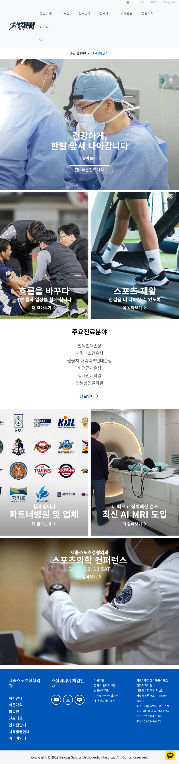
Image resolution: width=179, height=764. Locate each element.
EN (142, 2)
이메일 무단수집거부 (106, 696)
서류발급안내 (19, 731)
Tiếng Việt (169, 2)
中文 (154, 2)
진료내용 (16, 718)
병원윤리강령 (102, 690)
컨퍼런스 (46, 26)
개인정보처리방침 (104, 701)
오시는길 (126, 13)
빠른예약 (16, 704)
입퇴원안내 (17, 724)
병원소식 (147, 13)
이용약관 (99, 680)
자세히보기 (100, 53)
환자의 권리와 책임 (105, 685)
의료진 (65, 13)
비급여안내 (17, 738)
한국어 (130, 2)
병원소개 (46, 13)
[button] (41, 39)
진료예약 (105, 13)
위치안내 (16, 698)
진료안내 (84, 13)
